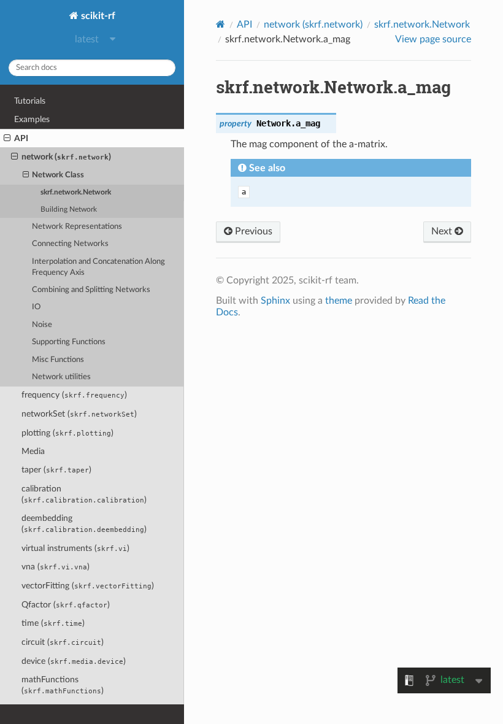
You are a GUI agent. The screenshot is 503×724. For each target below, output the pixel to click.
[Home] (220, 24)
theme (338, 301)
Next (443, 231)
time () (53, 623)
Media (33, 451)
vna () (55, 566)
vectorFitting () (87, 585)
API (21, 138)
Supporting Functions (69, 342)
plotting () (67, 432)
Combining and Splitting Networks (91, 290)
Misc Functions (58, 360)
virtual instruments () (75, 548)
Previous (252, 231)
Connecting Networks (70, 244)
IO (36, 307)
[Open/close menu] (7, 138)
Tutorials (29, 101)
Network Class (58, 175)
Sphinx (275, 301)
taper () (56, 469)
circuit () (62, 642)
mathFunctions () (62, 685)
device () (73, 661)
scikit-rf (97, 16)
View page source (433, 39)
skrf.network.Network (75, 192)
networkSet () (79, 413)
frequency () (74, 394)
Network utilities (61, 377)
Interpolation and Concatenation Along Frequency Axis (98, 267)
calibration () (84, 494)
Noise (42, 325)
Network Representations (77, 227)
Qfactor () (65, 604)
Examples (32, 119)
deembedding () (84, 524)
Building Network (68, 209)
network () (66, 156)
